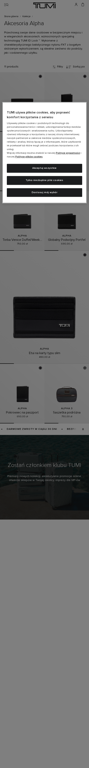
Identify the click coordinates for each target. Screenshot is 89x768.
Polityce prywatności (68, 153)
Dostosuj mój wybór (45, 192)
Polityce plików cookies (29, 157)
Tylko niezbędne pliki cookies (44, 180)
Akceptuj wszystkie (44, 168)
